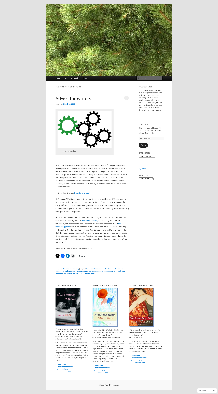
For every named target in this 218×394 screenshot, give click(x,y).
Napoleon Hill (61, 273)
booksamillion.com (63, 371)
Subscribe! (144, 124)
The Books (75, 78)
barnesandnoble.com (64, 366)
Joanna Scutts (109, 271)
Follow (143, 145)
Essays (86, 78)
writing (76, 269)
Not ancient (67, 269)
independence (97, 271)
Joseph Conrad (122, 271)
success (79, 273)
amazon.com (61, 364)
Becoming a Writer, (90, 220)
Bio (66, 78)
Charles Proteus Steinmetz (112, 269)
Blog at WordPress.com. (109, 385)
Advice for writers (73, 98)
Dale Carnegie (70, 271)
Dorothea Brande (84, 271)
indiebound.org (62, 369)
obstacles (71, 273)
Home (58, 78)
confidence (60, 271)
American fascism (93, 269)
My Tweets (143, 169)
